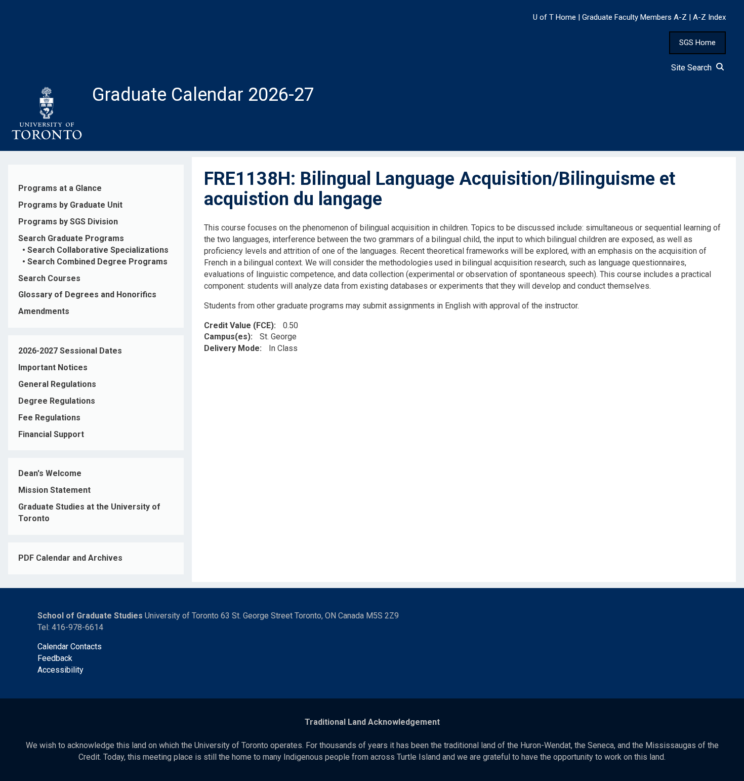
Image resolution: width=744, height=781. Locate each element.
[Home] (46, 113)
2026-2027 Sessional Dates (70, 351)
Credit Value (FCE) (239, 325)
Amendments (43, 311)
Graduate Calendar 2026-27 (203, 94)
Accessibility (60, 670)
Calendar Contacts (69, 646)
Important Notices (53, 367)
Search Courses (49, 278)
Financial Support (51, 434)
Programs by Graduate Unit (70, 205)
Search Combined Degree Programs (97, 261)
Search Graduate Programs (71, 238)
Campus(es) (227, 336)
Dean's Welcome (49, 473)
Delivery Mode (232, 348)
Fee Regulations (49, 417)
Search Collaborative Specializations (98, 250)
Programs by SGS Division (68, 221)
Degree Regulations (56, 401)
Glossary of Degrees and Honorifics (87, 294)
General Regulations (57, 384)
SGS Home (697, 42)
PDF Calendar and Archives (70, 558)
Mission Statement (54, 490)
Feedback (54, 658)
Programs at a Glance (60, 188)
